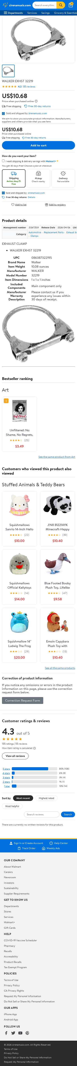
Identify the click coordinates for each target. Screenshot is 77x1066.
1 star (7, 786)
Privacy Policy (12, 985)
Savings (45, 13)
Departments (15, 13)
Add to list (20, 204)
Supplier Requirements (16, 893)
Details (31, 197)
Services (32, 13)
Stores (7, 911)
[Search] (60, 5)
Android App (11, 1019)
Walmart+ (9, 922)
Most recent (23, 798)
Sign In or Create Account (28, 843)
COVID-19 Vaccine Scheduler (20, 940)
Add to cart (38, 145)
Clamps (34, 236)
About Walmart (12, 866)
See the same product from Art (56, 457)
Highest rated (46, 798)
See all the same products (60, 668)
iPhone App (10, 1014)
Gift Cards (9, 927)
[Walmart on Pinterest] (27, 1033)
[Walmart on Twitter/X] (13, 1033)
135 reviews (29, 86)
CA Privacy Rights (14, 990)
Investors (9, 882)
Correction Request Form (22, 700)
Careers (8, 872)
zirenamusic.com (37, 113)
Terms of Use (11, 980)
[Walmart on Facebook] (6, 1033)
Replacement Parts (54, 232)
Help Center (61, 843)
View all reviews (15, 756)
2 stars (6, 781)
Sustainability (11, 888)
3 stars (6, 777)
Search (68, 814)
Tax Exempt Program (15, 967)
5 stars (6, 768)
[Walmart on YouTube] (20, 1033)
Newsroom (10, 877)
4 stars (6, 773)
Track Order (29, 848)
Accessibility (11, 956)
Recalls (8, 951)
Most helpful (12, 806)
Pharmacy (9, 946)
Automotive (35, 232)
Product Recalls (12, 962)
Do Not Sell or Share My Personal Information (29, 1001)
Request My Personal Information (22, 996)
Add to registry (57, 204)
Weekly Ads (53, 848)
